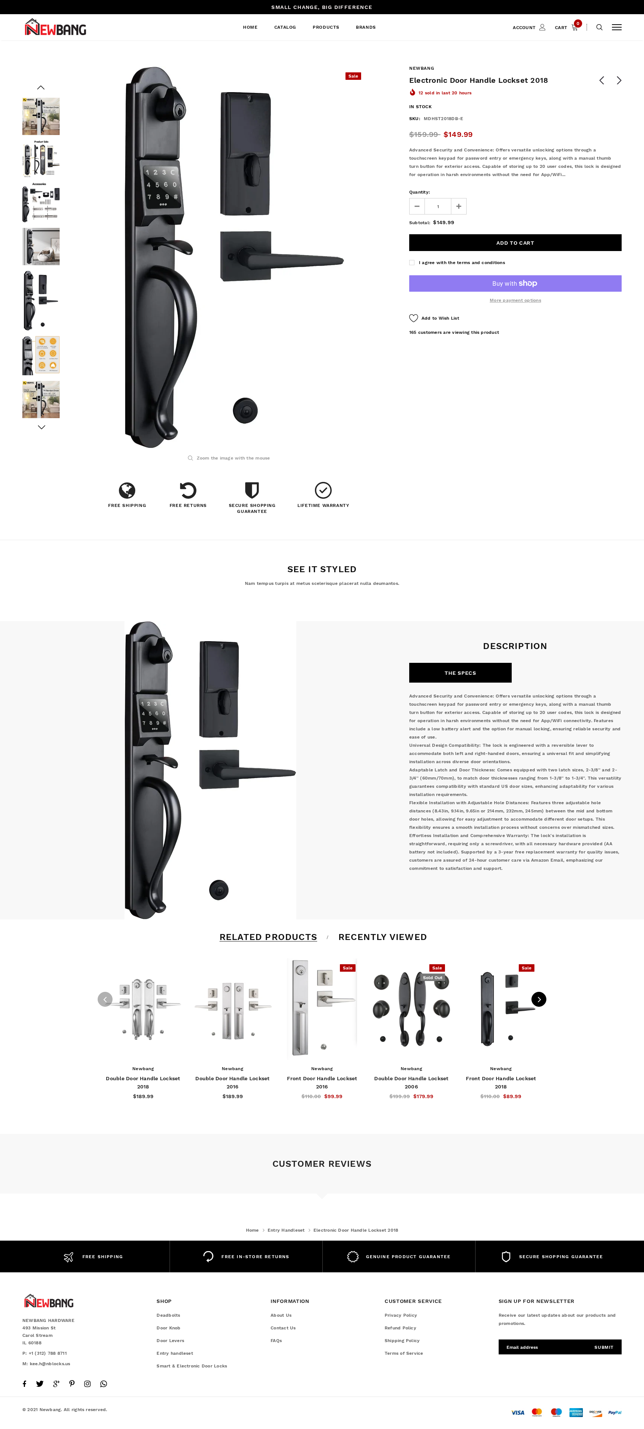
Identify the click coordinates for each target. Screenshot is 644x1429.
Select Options (143, 1052)
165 (413, 332)
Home (252, 1230)
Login (501, 59)
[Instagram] (87, 1384)
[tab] (267, 937)
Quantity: (419, 192)
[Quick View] (114, 983)
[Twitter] (40, 1384)
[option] (234, 257)
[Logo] (79, 27)
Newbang (421, 68)
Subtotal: (419, 222)
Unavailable (411, 1052)
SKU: (414, 118)
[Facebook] (24, 1384)
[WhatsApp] (103, 1384)
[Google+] (56, 1384)
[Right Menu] (617, 27)
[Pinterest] (72, 1384)
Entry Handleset (286, 1230)
